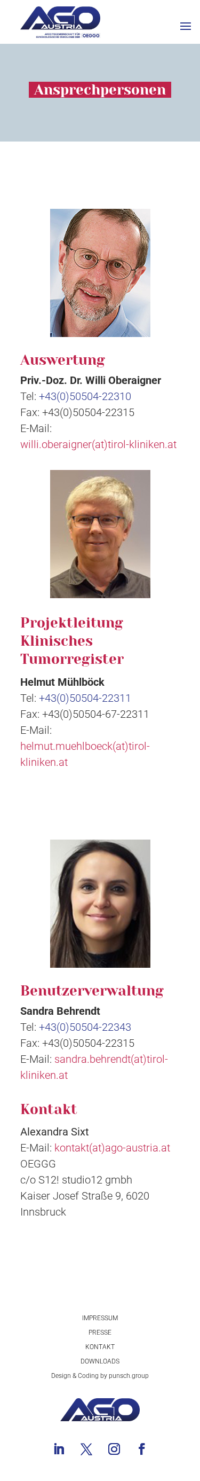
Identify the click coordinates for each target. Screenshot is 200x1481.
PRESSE (100, 1332)
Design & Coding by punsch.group (100, 1376)
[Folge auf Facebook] (142, 1449)
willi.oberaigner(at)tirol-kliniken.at (98, 444)
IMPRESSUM (100, 1318)
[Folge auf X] (86, 1449)
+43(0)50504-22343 (85, 1027)
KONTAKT (100, 1347)
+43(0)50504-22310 (85, 396)
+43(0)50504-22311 (85, 698)
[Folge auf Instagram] (114, 1449)
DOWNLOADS (100, 1361)
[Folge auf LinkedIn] (58, 1449)
